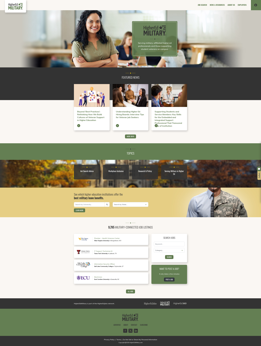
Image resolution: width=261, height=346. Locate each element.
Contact (134, 325)
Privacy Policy (109, 340)
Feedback (259, 175)
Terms (118, 340)
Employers (242, 5)
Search (169, 257)
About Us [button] (231, 5)
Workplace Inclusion (116, 171)
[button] (256, 4)
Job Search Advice (87, 171)
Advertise (117, 325)
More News (130, 136)
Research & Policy (145, 171)
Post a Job (169, 279)
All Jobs (130, 291)
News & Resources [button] (217, 5)
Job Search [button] (202, 5)
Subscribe (144, 325)
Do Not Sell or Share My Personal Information (140, 340)
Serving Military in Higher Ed (174, 172)
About (125, 325)
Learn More (79, 210)
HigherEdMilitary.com (136, 342)
